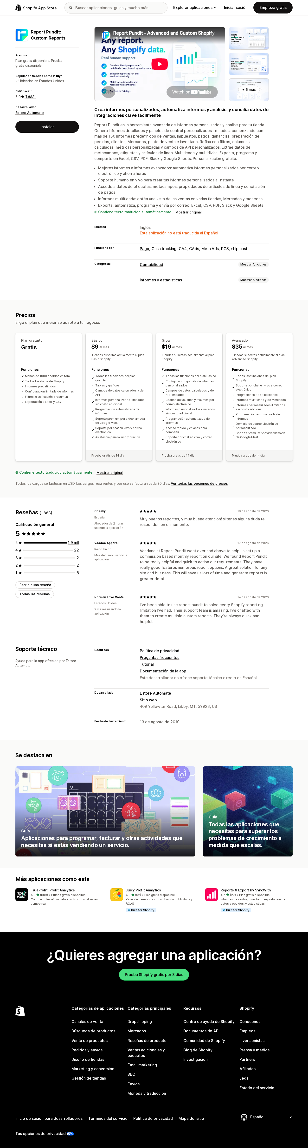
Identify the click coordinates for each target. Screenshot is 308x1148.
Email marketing (142, 1064)
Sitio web (148, 699)
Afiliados (247, 1068)
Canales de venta (87, 1021)
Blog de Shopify (197, 1050)
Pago (144, 248)
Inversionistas (251, 1040)
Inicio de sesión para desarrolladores (49, 1118)
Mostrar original (188, 212)
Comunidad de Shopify (204, 1040)
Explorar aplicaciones (192, 7)
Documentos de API (201, 1031)
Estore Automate (29, 113)
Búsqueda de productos (93, 1031)
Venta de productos (89, 1040)
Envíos (134, 1084)
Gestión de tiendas (88, 1078)
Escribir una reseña (35, 585)
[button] (59, 897)
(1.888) (30, 97)
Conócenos (249, 1021)
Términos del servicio (108, 1118)
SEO (131, 1074)
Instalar (47, 126)
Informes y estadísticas (161, 280)
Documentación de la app (163, 671)
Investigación (195, 1059)
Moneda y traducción (147, 1093)
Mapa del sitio (191, 1118)
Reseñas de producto (147, 1040)
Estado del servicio (256, 1087)
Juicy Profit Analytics (143, 890)
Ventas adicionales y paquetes (146, 1053)
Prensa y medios (254, 1050)
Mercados (137, 1031)
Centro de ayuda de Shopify (209, 1021)
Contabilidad (151, 264)
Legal (244, 1078)
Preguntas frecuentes (159, 657)
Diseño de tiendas (87, 1059)
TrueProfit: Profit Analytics (53, 890)
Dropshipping (140, 1021)
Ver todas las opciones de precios (199, 483)
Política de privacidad (159, 650)
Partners (247, 1059)
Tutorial (147, 664)
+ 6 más (249, 89)
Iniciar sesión (236, 7)
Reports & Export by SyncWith (246, 890)
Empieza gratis (273, 7)
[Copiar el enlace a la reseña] (108, 511)
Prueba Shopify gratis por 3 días (154, 974)
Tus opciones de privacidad (40, 1133)
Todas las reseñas (34, 594)
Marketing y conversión (92, 1068)
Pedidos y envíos (87, 1050)
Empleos (247, 1031)
